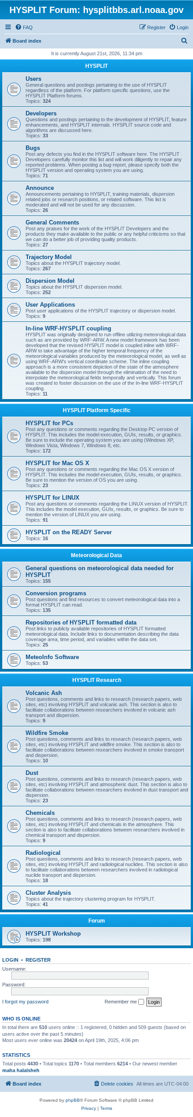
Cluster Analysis (48, 892)
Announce (40, 188)
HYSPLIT (96, 66)
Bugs (33, 148)
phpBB (73, 1100)
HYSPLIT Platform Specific (97, 410)
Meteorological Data (96, 555)
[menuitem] (24, 27)
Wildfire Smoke (47, 733)
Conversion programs (56, 593)
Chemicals (40, 812)
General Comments (52, 222)
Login (10, 960)
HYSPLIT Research (96, 680)
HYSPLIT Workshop (53, 933)
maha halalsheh (20, 1070)
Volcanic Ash (44, 693)
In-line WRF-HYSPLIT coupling (68, 328)
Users (33, 78)
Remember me (121, 1001)
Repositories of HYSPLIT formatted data (81, 622)
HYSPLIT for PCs (49, 423)
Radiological (43, 852)
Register (38, 960)
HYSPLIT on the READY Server (69, 532)
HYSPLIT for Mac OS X (57, 463)
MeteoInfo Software (52, 657)
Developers (41, 113)
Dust (32, 773)
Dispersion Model (50, 280)
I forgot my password (25, 1001)
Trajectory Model (49, 257)
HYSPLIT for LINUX (52, 497)
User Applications (50, 304)
